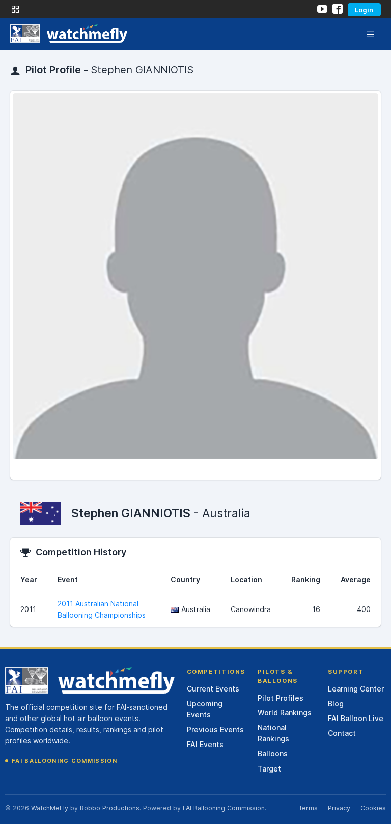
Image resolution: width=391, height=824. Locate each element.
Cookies (373, 808)
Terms (308, 808)
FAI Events (205, 744)
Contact (342, 733)
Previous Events (215, 729)
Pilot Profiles (280, 698)
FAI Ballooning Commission (64, 760)
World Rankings (285, 712)
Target (269, 768)
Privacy (339, 808)
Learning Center (356, 688)
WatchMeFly (49, 808)
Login (364, 10)
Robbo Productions (109, 808)
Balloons (273, 753)
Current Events (213, 688)
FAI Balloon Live (355, 718)
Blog (336, 703)
